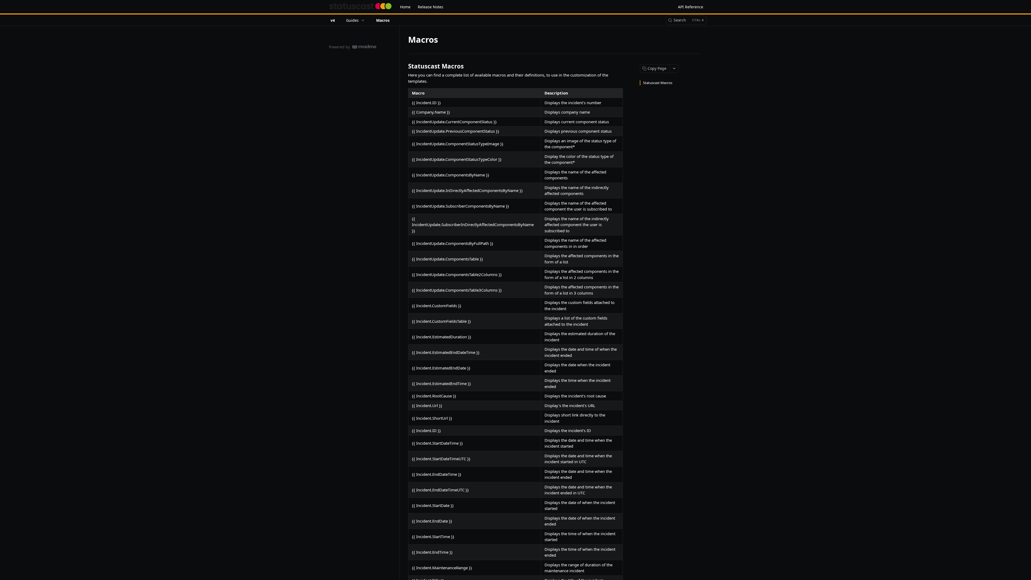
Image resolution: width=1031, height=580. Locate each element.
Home (405, 6)
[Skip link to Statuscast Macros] (404, 66)
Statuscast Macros (657, 82)
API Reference (690, 6)
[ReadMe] (364, 47)
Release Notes (430, 6)
